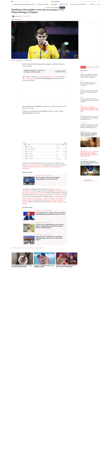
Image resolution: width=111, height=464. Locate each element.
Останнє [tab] (83, 67)
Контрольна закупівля (42, 4)
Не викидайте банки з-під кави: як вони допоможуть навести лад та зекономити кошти (89, 118)
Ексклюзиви (54, 4)
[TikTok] (95, 2)
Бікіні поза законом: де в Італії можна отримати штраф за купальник (88, 84)
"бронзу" (52, 198)
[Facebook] (83, 2)
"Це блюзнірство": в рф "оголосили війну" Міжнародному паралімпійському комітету (50, 213)
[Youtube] (90, 2)
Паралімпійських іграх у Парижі (49, 76)
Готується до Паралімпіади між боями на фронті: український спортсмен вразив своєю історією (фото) (50, 226)
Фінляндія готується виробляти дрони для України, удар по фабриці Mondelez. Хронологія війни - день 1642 (89, 154)
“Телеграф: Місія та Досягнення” (78, 4)
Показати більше (88, 180)
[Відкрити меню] (12, 1)
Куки (57, 7)
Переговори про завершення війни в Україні (23, 4)
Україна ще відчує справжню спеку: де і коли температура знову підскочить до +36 (88, 134)
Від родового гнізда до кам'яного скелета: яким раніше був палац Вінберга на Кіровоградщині (89, 126)
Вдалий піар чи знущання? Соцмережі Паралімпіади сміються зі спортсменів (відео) (49, 238)
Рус (99, 1)
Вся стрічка (83, 70)
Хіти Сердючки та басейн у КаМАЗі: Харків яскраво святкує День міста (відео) (89, 163)
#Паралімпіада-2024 (38, 247)
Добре (62, 7)
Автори (92, 4)
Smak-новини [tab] (90, 67)
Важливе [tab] (97, 67)
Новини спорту (39, 175)
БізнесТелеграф (64, 4)
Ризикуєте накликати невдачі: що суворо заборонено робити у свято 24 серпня (89, 100)
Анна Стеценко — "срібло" (40, 198)
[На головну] (55, 1)
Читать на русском (16, 19)
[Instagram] (93, 2)
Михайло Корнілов (18, 16)
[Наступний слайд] (100, 4)
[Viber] (85, 1)
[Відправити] (26, 2)
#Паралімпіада (18, 247)
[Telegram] (88, 2)
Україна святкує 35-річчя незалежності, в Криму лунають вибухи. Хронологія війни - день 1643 (89, 109)
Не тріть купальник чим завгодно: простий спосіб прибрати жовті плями (89, 92)
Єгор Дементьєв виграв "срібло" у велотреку (48, 194)
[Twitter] (91, 1)
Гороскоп (99, 4)
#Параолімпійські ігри (27, 247)
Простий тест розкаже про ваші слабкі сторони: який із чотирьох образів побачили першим (89, 76)
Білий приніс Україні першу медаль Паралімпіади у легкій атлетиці (48, 178)
